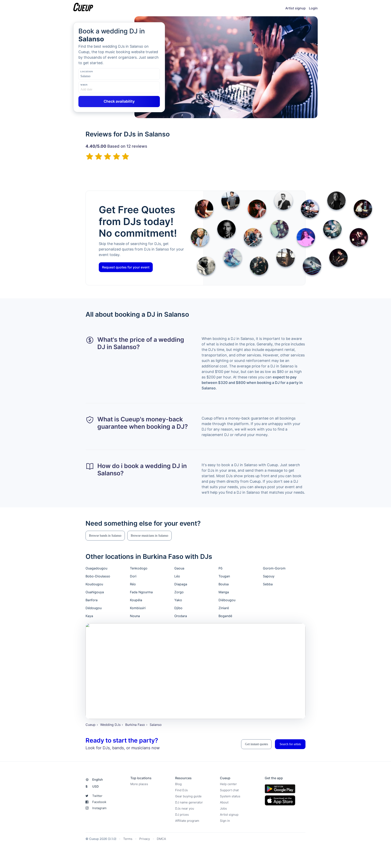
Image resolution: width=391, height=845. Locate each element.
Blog (178, 784)
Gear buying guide (188, 796)
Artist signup (295, 8)
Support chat (229, 790)
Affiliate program (187, 821)
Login (313, 8)
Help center (228, 784)
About (224, 802)
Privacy (144, 839)
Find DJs (181, 790)
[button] (105, 536)
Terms (127, 839)
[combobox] (101, 76)
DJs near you (184, 808)
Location (86, 71)
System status (230, 796)
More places (139, 784)
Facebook (99, 802)
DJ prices (182, 814)
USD (92, 786)
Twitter (97, 796)
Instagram (99, 808)
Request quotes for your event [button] (125, 267)
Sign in (225, 821)
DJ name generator (189, 802)
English (97, 779)
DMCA (161, 839)
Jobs (223, 808)
